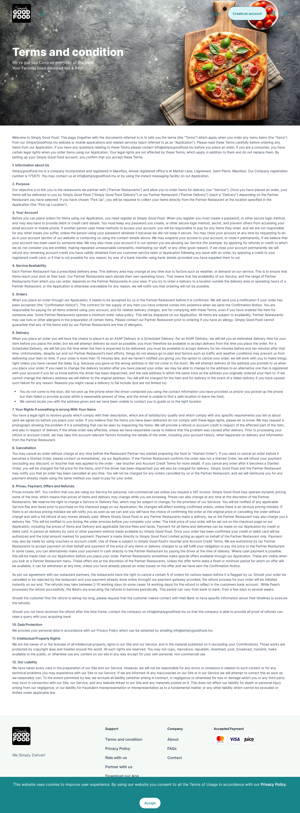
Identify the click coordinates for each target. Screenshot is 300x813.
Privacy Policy (273, 784)
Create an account (247, 13)
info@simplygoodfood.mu (193, 630)
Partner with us (118, 766)
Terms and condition (123, 739)
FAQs (172, 748)
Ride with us (116, 757)
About (173, 739)
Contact (174, 757)
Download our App (122, 776)
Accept (150, 803)
